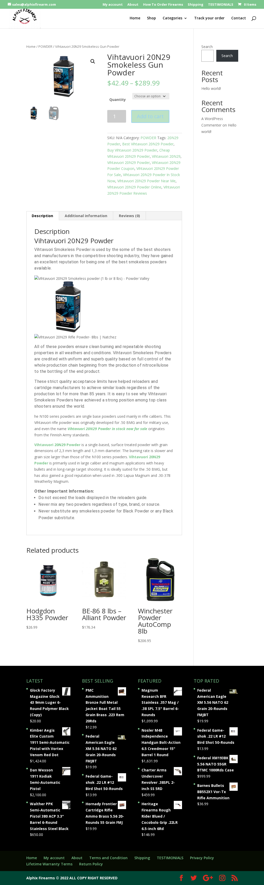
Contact (238, 18)
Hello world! (211, 88)
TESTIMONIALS (220, 5)
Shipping (195, 5)
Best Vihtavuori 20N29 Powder (148, 143)
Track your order (209, 18)
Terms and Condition (108, 857)
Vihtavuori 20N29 (166, 156)
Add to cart (150, 116)
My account (113, 5)
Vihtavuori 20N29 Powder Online (134, 187)
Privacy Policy (202, 857)
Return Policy (91, 864)
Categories (172, 18)
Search (207, 46)
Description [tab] (42, 215)
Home (135, 18)
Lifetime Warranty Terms (49, 864)
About (132, 5)
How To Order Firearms (163, 5)
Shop (151, 18)
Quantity (117, 99)
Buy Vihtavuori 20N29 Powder (132, 150)
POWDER (45, 46)
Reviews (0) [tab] (129, 215)
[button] (92, 61)
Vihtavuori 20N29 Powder (128, 162)
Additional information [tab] (86, 215)
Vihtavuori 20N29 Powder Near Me (146, 180)
